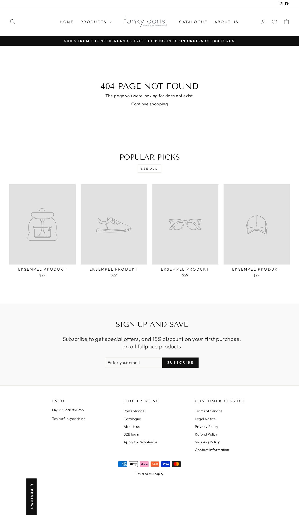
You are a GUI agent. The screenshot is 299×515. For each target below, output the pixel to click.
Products (94, 21)
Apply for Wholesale (140, 442)
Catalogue (193, 21)
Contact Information (212, 449)
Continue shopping (149, 104)
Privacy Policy (206, 426)
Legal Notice (205, 419)
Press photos (134, 411)
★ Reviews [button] (32, 496)
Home (67, 21)
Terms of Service (208, 411)
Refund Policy (206, 434)
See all (149, 168)
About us (226, 21)
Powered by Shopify (149, 474)
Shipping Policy (207, 442)
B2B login (131, 434)
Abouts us (132, 426)
